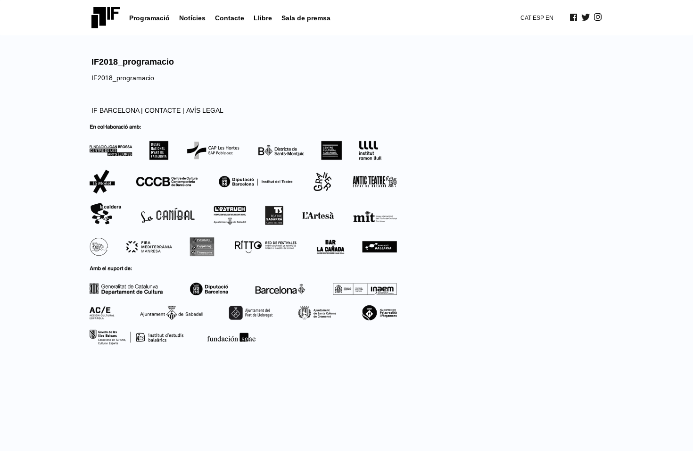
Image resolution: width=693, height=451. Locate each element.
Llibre (263, 18)
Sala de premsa (305, 18)
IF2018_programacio (122, 78)
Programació (149, 18)
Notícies (192, 18)
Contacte (229, 18)
